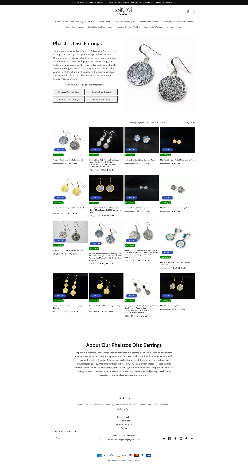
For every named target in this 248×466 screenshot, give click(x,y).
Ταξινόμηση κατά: (137, 123)
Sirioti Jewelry (116, 460)
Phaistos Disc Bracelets (102, 92)
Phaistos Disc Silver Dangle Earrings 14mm (69, 250)
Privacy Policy (146, 404)
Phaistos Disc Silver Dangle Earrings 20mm (69, 160)
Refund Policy (122, 404)
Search (81, 404)
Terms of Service (161, 404)
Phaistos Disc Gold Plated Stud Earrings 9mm (177, 160)
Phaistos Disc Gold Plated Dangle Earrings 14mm (105, 307)
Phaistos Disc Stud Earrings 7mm (137, 208)
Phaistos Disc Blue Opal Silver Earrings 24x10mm (175, 263)
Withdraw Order (124, 409)
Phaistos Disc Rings (102, 99)
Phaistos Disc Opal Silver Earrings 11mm (140, 160)
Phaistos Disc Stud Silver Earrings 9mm (175, 208)
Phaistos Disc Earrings (69, 99)
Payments (99, 404)
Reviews (89, 404)
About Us (134, 404)
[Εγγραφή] (96, 438)
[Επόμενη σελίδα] (131, 329)
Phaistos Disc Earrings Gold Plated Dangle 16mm (69, 209)
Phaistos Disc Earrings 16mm (171, 306)
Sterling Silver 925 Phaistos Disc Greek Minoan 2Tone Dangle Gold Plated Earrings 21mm (105, 210)
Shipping (110, 404)
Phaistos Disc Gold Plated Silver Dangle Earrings (68, 307)
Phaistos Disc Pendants (69, 92)
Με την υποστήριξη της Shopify (131, 460)
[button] (56, 11)
